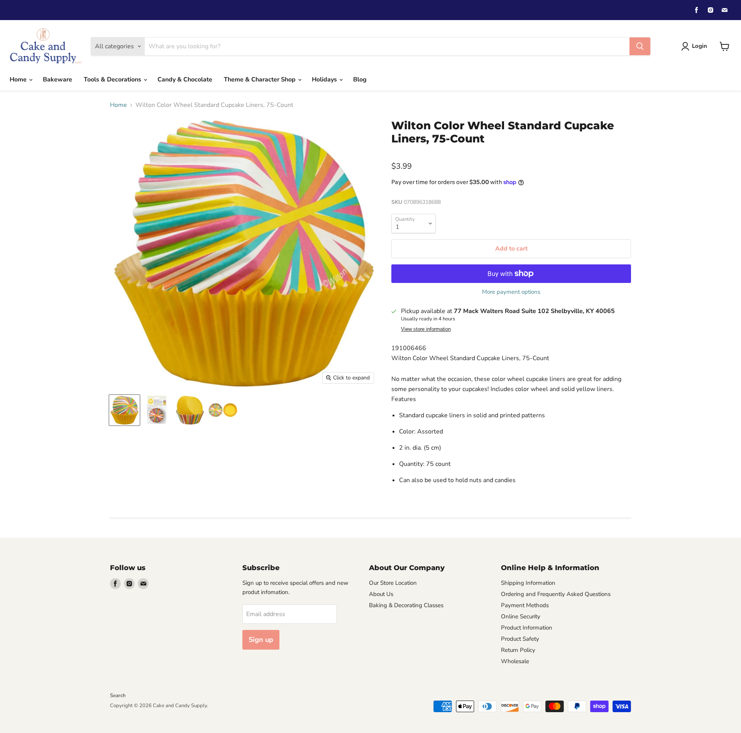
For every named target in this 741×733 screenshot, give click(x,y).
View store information (426, 329)
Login (699, 46)
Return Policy (518, 650)
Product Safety (520, 639)
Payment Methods (525, 605)
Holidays (325, 79)
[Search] (639, 46)
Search (117, 695)
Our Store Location (393, 583)
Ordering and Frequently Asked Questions (556, 594)
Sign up (261, 639)
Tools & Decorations (113, 79)
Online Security (520, 616)
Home (19, 79)
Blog (360, 79)
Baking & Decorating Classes (406, 605)
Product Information (526, 627)
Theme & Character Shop (260, 79)
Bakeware (57, 79)
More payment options (511, 292)
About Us (381, 594)
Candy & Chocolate (184, 79)
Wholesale (515, 661)
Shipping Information (528, 583)
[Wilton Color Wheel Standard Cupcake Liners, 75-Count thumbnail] (124, 410)
